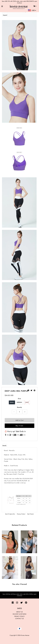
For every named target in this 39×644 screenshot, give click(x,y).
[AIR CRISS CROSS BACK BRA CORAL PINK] (10, 541)
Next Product (30, 514)
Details (4, 446)
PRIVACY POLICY (19, 616)
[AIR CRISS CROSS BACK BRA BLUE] (29, 541)
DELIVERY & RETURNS (19, 614)
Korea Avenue (25, 635)
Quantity (19, 407)
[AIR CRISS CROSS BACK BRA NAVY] (10, 567)
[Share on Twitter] (32, 390)
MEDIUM (19, 402)
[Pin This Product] (34, 390)
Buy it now (19, 426)
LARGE (27, 402)
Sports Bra (12, 514)
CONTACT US (19, 619)
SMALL (12, 402)
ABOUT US (19, 612)
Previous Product (21, 514)
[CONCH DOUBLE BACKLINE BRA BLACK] (29, 567)
